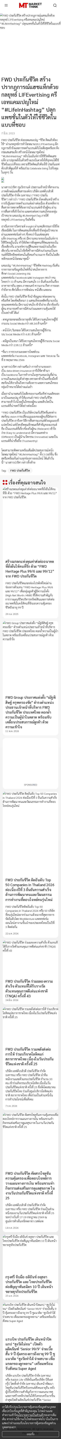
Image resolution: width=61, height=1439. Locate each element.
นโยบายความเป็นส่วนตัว (30, 1415)
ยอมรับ (30, 1434)
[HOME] (30, 5)
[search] (55, 5)
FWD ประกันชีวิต (20, 470)
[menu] (6, 5)
